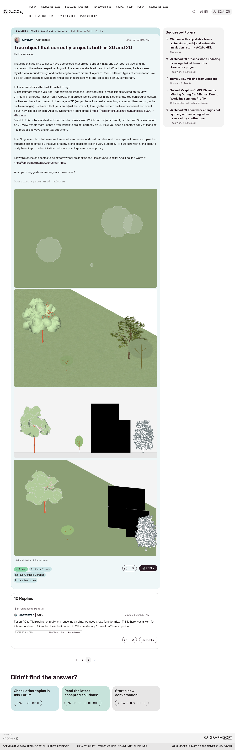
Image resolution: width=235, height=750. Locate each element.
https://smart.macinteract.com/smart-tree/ (40, 162)
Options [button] (155, 31)
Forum (32, 6)
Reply (150, 568)
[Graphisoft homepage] (218, 738)
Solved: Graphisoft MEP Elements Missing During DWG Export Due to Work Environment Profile (194, 94)
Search (194, 11)
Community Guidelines (132, 746)
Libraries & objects (180, 83)
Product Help (124, 6)
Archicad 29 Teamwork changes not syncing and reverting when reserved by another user (195, 114)
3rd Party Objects (40, 569)
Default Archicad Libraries (29, 574)
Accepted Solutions (82, 703)
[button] (125, 568)
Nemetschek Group (219, 746)
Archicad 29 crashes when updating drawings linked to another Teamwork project (195, 63)
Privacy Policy (86, 746)
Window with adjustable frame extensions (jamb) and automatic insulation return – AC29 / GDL (193, 43)
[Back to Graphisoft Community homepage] (14, 11)
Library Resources (25, 580)
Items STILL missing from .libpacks (193, 78)
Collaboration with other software (189, 103)
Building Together (77, 6)
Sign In (224, 11)
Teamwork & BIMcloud (183, 71)
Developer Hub (102, 6)
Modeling (175, 52)
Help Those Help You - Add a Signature (65, 632)
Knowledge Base (50, 6)
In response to (30, 608)
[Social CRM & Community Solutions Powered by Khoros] (10, 737)
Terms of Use (107, 746)
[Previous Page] (76, 660)
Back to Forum (28, 703)
